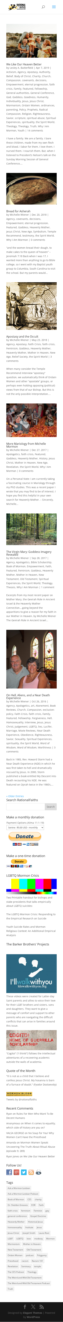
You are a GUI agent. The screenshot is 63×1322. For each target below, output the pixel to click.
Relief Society (20, 356)
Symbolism (39, 231)
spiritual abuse (36, 118)
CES (29, 1199)
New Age (27, 231)
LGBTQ (33, 726)
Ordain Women (31, 105)
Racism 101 (37, 1260)
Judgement (21, 726)
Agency (22, 72)
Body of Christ (22, 76)
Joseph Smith (29, 1233)
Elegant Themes (32, 1312)
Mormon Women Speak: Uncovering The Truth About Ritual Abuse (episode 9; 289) (30, 1147)
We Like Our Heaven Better (24, 64)
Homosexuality (14, 722)
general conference (17, 1216)
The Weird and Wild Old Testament (24, 1277)
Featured (28, 88)
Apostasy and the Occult (22, 336)
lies (40, 726)
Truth (33, 126)
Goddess (17, 97)
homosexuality (15, 1227)
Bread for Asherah (18, 211)
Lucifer (48, 726)
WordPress (33, 1317)
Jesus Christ (37, 101)
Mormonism (13, 105)
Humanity (42, 97)
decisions (40, 80)
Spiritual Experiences (39, 739)
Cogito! (11, 1053)
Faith (48, 566)
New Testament (15, 1249)
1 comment (47, 587)
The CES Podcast (16, 1272)
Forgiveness (39, 718)
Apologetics (13, 454)
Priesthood (13, 1260)
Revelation (12, 466)
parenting (12, 109)
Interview (30, 722)
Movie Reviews (27, 730)
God (8, 97)
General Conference (42, 93)
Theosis (10, 587)
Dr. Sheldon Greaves (18, 1205)
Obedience (27, 734)
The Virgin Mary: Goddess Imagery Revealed (28, 553)
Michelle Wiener (19, 214)
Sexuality (20, 739)
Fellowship (41, 88)
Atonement (42, 705)
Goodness (30, 97)
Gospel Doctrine (38, 1216)
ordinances (47, 105)
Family (17, 88)
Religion (26, 113)
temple (37, 1266)
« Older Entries (15, 796)
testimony (28, 235)
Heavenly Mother (40, 227)
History (43, 458)
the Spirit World (45, 122)
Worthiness (44, 747)
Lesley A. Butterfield (21, 67)
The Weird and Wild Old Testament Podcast (29, 1283)
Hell (49, 718)
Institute (29, 1227)
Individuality (13, 101)
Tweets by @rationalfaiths (21, 1099)
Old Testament (28, 579)
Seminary (26, 1266)
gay (47, 1210)
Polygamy (42, 1255)
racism (25, 1260)
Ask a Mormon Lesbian (19, 1188)
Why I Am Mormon (17, 239)
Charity (36, 76)
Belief (9, 76)
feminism (25, 1210)
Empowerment (14, 84)
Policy (22, 109)
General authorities (17, 93)
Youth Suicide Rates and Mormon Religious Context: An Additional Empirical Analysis (31, 931)
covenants (28, 80)
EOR (33, 1205)
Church (46, 76)
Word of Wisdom (27, 747)
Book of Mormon (16, 566)
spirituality (28, 122)
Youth (21, 130)
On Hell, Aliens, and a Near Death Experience (28, 696)
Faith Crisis (34, 344)
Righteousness (41, 113)
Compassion (13, 80)
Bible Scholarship (41, 562)
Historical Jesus (35, 1221)
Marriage (11, 730)
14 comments (35, 130)
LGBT (20, 1004)
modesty (38, 1238)
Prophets (32, 109)
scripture (20, 118)
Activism (11, 72)
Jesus (25, 101)
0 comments (38, 239)
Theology (11, 126)
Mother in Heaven (38, 352)
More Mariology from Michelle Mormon (26, 445)
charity (38, 1199)
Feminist (38, 1210)
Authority (44, 72)
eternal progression (36, 84)
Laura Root (44, 1233)
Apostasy (32, 72)
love (29, 1238)
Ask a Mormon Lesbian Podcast (23, 1193)
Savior (9, 118)
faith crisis (48, 344)
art (32, 705)
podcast (30, 1255)
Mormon (50, 1238)
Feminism (12, 348)
